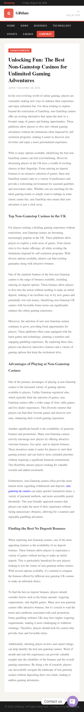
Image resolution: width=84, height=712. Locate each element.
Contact (45, 34)
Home (11, 25)
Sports (12, 34)
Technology (62, 25)
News (24, 25)
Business (40, 25)
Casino (28, 34)
